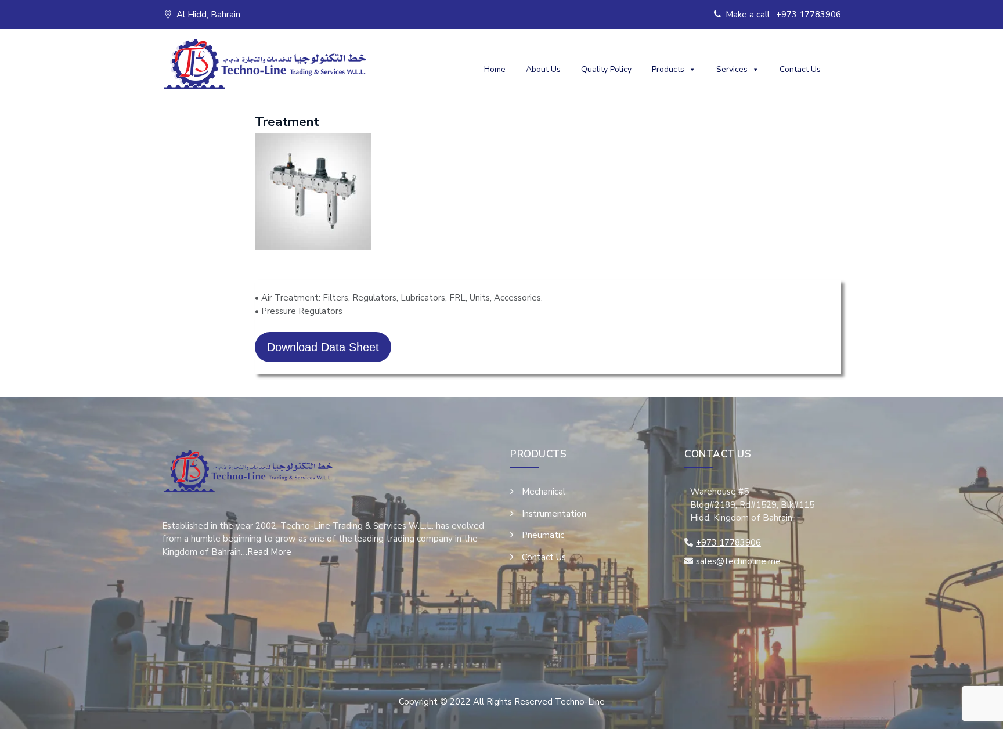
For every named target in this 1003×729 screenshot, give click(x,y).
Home (495, 69)
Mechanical (543, 491)
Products (668, 69)
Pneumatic (543, 535)
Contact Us (800, 69)
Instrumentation (554, 513)
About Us (543, 69)
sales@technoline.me (738, 561)
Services (732, 69)
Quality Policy (606, 69)
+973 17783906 (728, 542)
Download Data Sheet (323, 347)
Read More (269, 552)
